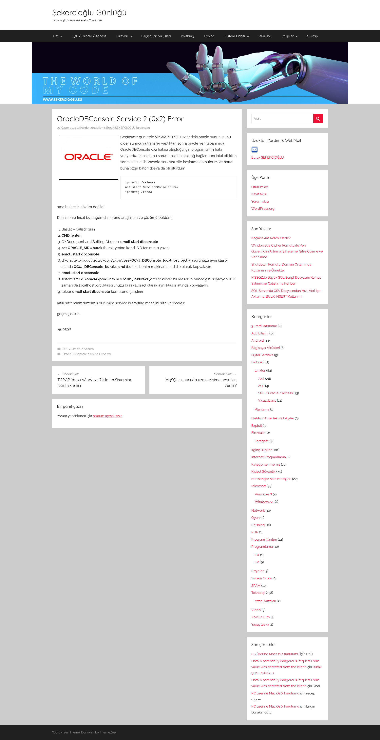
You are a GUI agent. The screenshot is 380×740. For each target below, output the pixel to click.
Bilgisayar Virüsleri (156, 36)
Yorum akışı (260, 201)
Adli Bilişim (260, 333)
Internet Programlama (268, 457)
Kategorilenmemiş (265, 464)
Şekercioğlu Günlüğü (89, 12)
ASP (261, 386)
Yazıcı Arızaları (265, 601)
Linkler (260, 370)
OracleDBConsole (75, 354)
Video (256, 610)
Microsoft (258, 486)
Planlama (262, 409)
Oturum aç (259, 187)
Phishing (187, 36)
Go (257, 562)
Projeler (288, 36)
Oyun (255, 518)
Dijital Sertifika (262, 355)
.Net (56, 36)
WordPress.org (263, 208)
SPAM (255, 586)
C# (257, 555)
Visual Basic (267, 400)
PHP (254, 532)
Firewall (122, 36)
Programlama (262, 547)
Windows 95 (264, 502)
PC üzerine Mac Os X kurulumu (275, 654)
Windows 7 (263, 494)
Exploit (209, 36)
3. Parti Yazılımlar (264, 326)
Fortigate (262, 441)
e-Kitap (312, 36)
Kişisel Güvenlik (263, 471)
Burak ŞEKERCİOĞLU (120, 128)
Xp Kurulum (260, 617)
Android (257, 340)
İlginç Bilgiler (261, 450)
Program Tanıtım (264, 539)
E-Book (257, 362)
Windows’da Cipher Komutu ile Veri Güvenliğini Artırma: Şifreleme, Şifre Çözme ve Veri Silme (287, 251)
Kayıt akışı (259, 194)
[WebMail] (254, 151)
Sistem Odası (235, 36)
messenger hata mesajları (271, 479)
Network (258, 510)
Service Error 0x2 (99, 354)
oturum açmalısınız (107, 416)
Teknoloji (265, 36)
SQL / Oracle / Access (88, 36)
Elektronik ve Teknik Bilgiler (272, 418)
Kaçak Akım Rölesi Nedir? (271, 238)
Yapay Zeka (260, 624)
